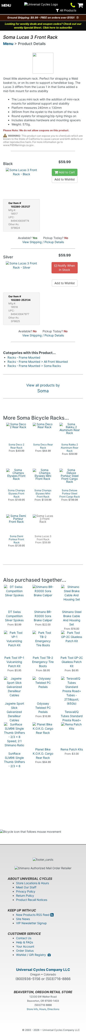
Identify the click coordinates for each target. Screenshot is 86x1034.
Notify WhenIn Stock (66, 267)
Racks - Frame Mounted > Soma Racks (34, 366)
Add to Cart (66, 172)
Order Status (25, 950)
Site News (23, 919)
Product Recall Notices (31, 899)
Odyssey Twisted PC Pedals (43, 708)
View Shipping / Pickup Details (43, 242)
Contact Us (23, 938)
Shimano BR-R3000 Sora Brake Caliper (43, 616)
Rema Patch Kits (72, 749)
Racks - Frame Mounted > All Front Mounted (38, 361)
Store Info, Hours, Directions (43, 1009)
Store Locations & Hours (32, 883)
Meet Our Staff (26, 887)
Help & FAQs (24, 942)
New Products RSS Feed (33, 914)
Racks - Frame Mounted (24, 357)
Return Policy (25, 895)
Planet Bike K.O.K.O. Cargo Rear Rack (43, 753)
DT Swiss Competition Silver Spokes (14, 616)
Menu (8, 43)
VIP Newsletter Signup (31, 923)
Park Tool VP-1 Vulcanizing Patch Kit (14, 662)
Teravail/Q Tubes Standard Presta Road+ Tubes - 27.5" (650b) (72, 720)
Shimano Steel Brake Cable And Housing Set (71, 618)
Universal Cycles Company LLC (43, 970)
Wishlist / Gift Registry (32, 954)
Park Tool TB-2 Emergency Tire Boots (43, 662)
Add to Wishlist (64, 179)
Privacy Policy (25, 891)
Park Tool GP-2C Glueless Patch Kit (72, 662)
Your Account (25, 946)
